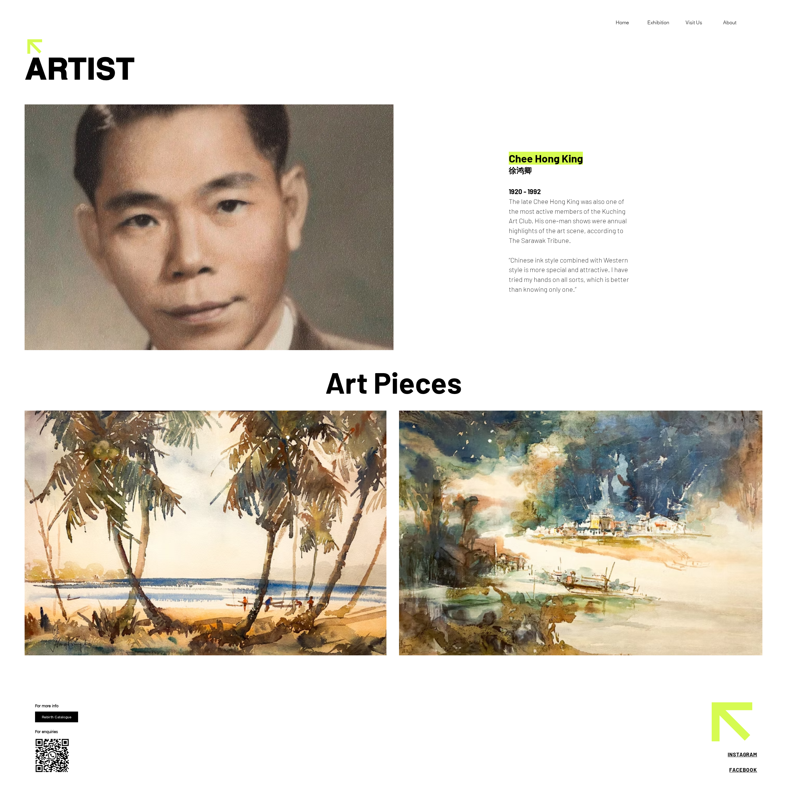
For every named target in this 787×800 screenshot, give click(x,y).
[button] (658, 22)
